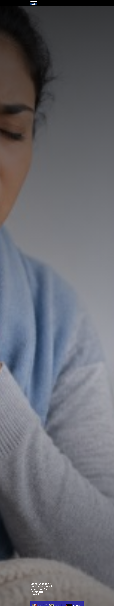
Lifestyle (32, 581)
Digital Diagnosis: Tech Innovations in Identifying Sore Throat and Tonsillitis (41, 589)
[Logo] (33, 4)
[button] (82, 4)
